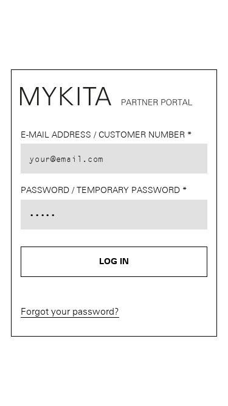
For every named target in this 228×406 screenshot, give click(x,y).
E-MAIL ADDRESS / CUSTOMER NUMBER (104, 135)
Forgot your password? (70, 312)
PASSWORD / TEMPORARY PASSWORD (101, 190)
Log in (114, 261)
